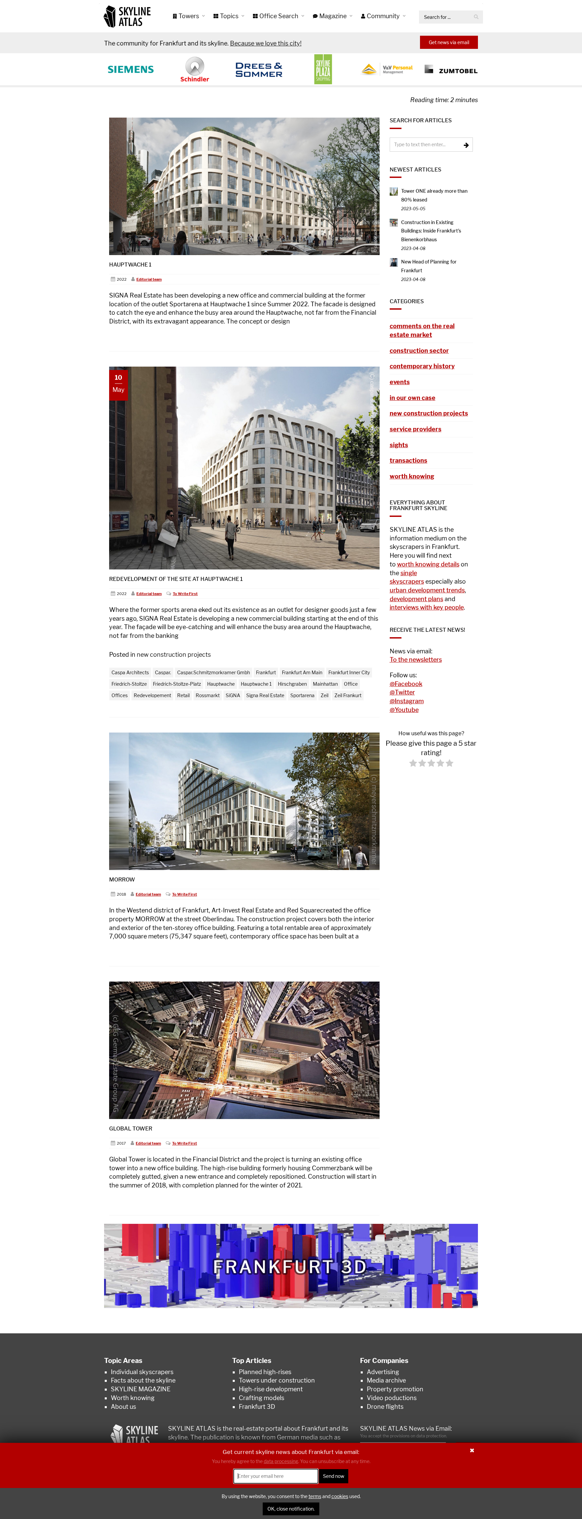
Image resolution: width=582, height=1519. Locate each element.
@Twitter (402, 692)
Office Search (279, 16)
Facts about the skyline (143, 1380)
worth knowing (412, 476)
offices (119, 695)
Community (384, 16)
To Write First (185, 593)
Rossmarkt (208, 695)
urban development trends (427, 590)
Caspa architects (130, 672)
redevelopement (152, 695)
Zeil (324, 695)
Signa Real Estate (265, 695)
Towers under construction (277, 1380)
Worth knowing (133, 1397)
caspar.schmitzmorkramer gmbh (213, 672)
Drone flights (385, 1406)
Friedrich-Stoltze (129, 684)
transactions (408, 460)
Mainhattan (325, 684)
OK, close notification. (291, 1509)
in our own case (412, 397)
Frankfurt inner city (349, 672)
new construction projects (174, 654)
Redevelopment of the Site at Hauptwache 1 (176, 579)
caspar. (163, 672)
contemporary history (422, 366)
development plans (416, 598)
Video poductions (392, 1397)
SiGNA (233, 695)
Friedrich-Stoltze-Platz (177, 684)
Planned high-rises (265, 1371)
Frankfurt (266, 672)
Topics (230, 16)
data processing (281, 1461)
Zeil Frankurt (347, 695)
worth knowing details (428, 564)
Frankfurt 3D (257, 1406)
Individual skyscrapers (142, 1371)
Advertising (383, 1371)
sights (399, 444)
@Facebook (406, 683)
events (400, 381)
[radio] (413, 764)
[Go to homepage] (127, 16)
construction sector (419, 350)
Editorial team (149, 279)
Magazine (333, 16)
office (351, 684)
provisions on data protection (418, 1435)
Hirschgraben (292, 684)
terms (315, 1496)
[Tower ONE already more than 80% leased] (394, 191)
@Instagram (407, 701)
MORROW (122, 879)
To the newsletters (416, 659)
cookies (339, 1496)
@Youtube (404, 709)
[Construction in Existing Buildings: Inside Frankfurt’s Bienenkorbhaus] (394, 222)
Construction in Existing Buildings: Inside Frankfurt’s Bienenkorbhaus (431, 230)
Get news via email (449, 42)
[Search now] (476, 17)
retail (183, 695)
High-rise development (271, 1389)
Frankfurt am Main (302, 672)
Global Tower (130, 1128)
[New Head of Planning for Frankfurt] (394, 262)
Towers (189, 16)
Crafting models (261, 1397)
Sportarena (302, 695)
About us (123, 1406)
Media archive (386, 1380)
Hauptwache (221, 684)
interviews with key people (427, 607)
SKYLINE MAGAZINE (140, 1389)
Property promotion (395, 1389)
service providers (416, 429)
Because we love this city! (265, 43)
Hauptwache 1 (130, 264)
